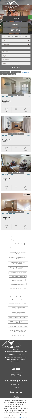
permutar (15, 30)
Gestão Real (16, 397)
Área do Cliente (16, 387)
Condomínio (17, 67)
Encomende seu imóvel (16, 374)
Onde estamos (16, 386)
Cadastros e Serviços (16, 373)
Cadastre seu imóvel (16, 375)
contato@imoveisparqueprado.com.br (16, 357)
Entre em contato (16, 384)
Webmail (16, 396)
